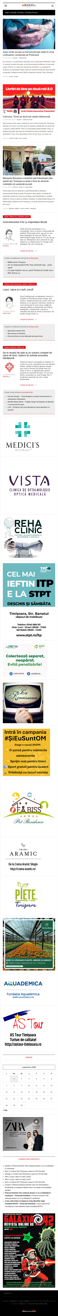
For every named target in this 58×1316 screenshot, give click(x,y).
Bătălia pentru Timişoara (17, 262)
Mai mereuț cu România (16, 333)
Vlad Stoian (23, 58)
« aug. (5, 1110)
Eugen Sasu (7, 313)
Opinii (6, 217)
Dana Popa (28, 187)
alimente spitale (14, 208)
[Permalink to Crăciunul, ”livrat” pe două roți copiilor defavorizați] (29, 99)
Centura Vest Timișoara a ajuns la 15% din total (27, 1171)
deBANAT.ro (29, 1310)
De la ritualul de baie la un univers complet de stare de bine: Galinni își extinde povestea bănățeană (27, 355)
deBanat (29, 5)
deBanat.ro (6, 376)
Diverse (15, 187)
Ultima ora (13, 217)
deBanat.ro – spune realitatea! (20, 1301)
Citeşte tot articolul (27, 251)
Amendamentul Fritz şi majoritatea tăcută (25, 222)
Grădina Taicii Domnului (13, 284)
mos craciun (23, 138)
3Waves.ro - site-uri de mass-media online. (34, 1304)
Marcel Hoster (28, 119)
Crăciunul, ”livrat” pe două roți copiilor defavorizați (26, 117)
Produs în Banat (10, 347)
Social (15, 58)
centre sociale (13, 76)
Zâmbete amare (23, 217)
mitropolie (33, 208)
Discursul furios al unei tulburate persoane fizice (25, 336)
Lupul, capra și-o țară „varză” (18, 289)
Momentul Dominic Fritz (16, 331)
